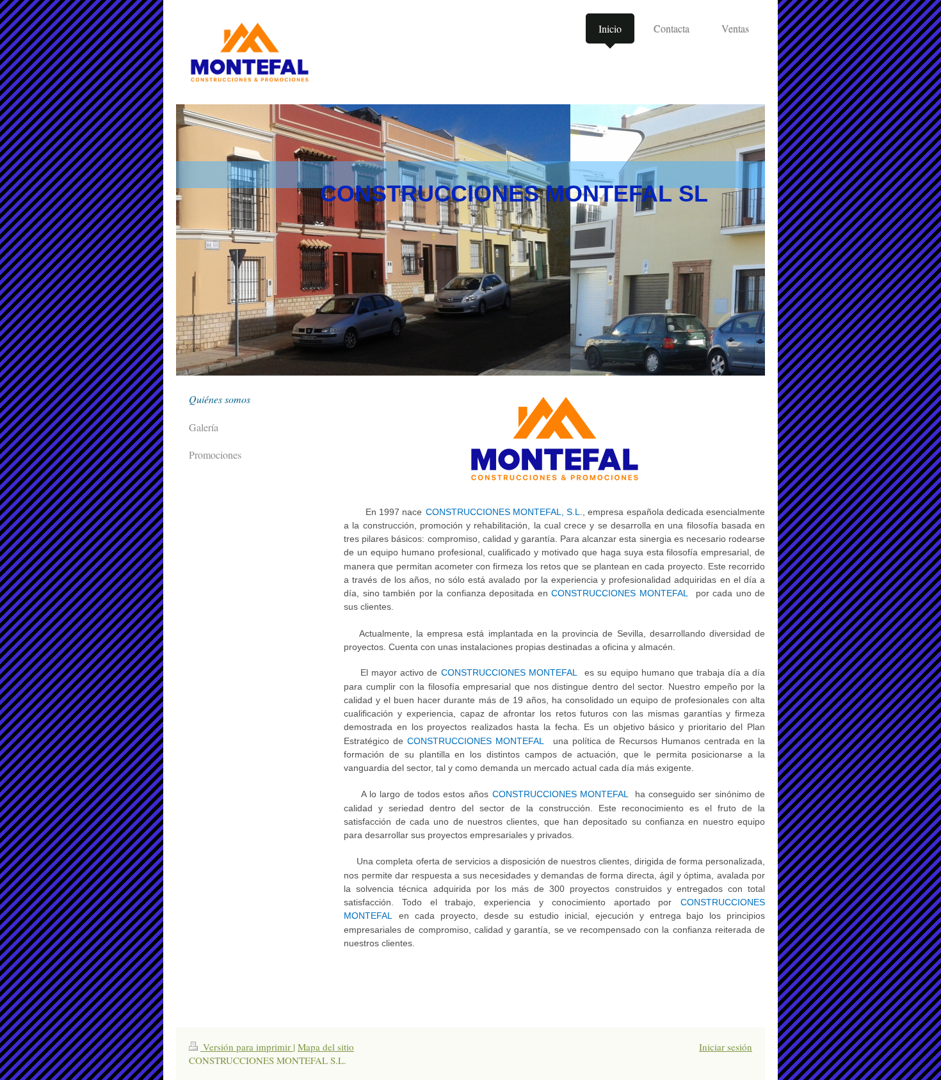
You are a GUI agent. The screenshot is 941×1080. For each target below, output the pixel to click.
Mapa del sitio (326, 1046)
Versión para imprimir (246, 1046)
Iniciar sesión (725, 1046)
